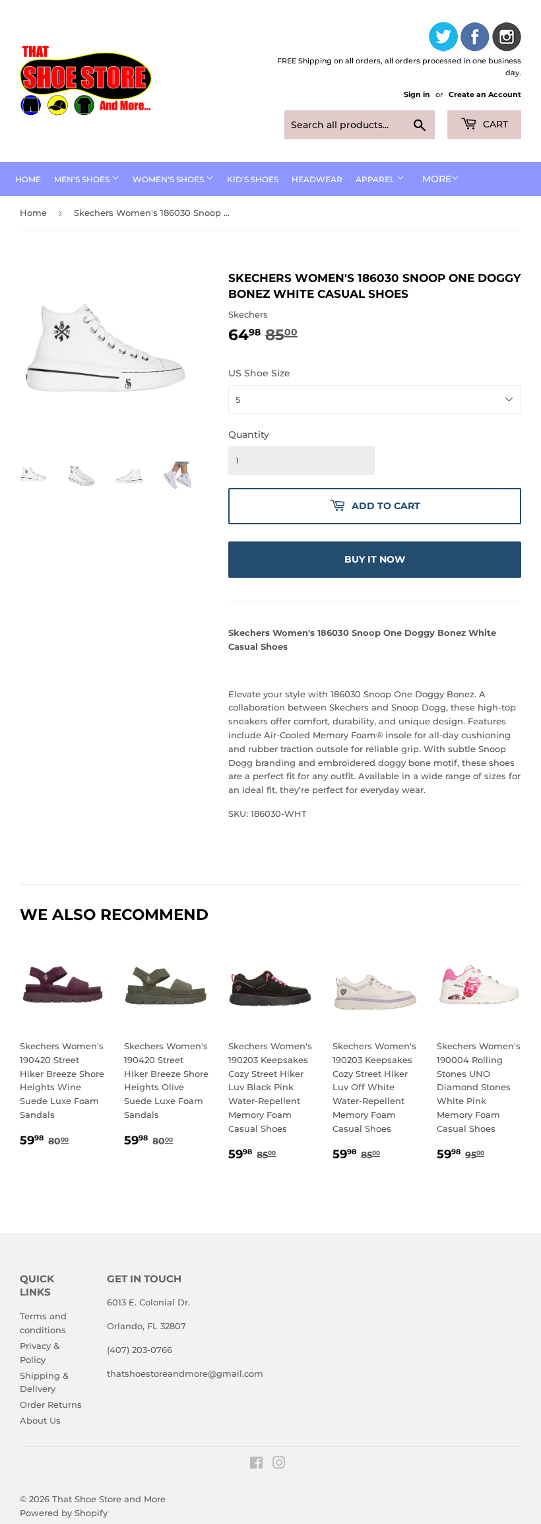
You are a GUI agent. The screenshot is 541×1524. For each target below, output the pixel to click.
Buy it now (374, 559)
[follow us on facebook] (475, 38)
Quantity (248, 434)
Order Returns (51, 1404)
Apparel (376, 179)
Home (28, 179)
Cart (494, 124)
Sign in (417, 94)
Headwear (317, 179)
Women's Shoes (169, 179)
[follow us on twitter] (443, 38)
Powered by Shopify (64, 1512)
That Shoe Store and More (109, 1499)
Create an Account (485, 94)
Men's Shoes (82, 179)
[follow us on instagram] (506, 38)
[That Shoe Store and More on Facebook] (256, 1464)
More (436, 179)
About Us (40, 1420)
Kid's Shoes (252, 179)
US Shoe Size (259, 373)
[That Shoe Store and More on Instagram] (279, 1464)
